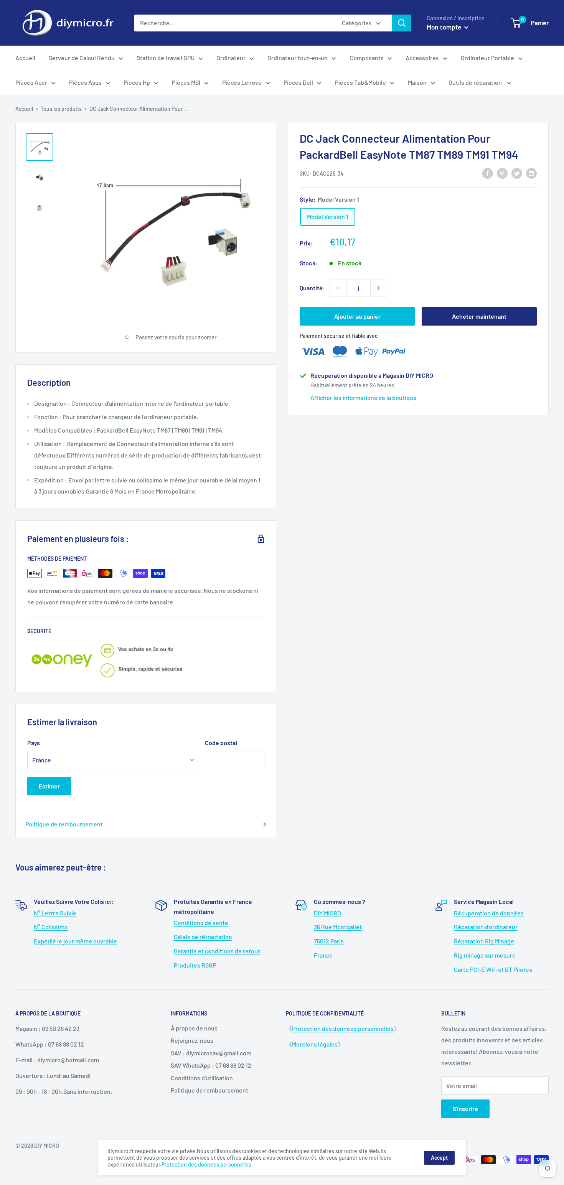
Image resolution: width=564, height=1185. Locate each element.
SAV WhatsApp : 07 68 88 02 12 (211, 1065)
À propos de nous (194, 1028)
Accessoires (422, 57)
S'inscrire (465, 1108)
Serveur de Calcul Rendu (82, 57)
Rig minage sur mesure (485, 955)
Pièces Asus (85, 82)
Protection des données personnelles (343, 1028)
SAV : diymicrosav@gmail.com (211, 1053)
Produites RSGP (195, 965)
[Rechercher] (401, 23)
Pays (33, 742)
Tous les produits (61, 108)
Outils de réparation (476, 82)
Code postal (221, 742)
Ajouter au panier (357, 316)
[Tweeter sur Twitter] (516, 173)
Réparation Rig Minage (484, 941)
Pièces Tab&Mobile (360, 82)
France (323, 955)
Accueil (25, 57)
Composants (367, 57)
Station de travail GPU (166, 57)
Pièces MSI (186, 82)
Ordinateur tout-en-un (297, 57)
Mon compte (444, 27)
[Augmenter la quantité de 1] (379, 288)
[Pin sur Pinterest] (502, 173)
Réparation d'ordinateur (486, 926)
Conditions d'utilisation (202, 1077)
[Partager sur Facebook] (487, 173)
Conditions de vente (201, 922)
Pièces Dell (298, 82)
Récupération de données (489, 913)
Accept (439, 1157)
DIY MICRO (327, 913)
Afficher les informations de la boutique (363, 397)
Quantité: (312, 287)
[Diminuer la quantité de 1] (338, 288)
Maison (417, 82)
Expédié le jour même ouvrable (75, 941)
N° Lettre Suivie (55, 913)
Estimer (49, 786)
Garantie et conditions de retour (217, 951)
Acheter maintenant (479, 316)
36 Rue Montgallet (338, 926)
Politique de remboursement (64, 824)
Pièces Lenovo (242, 82)
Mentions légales (315, 1044)
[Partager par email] (531, 173)
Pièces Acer (31, 82)
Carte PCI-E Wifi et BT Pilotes (493, 969)
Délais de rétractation (203, 936)
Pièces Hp (137, 82)
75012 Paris (329, 941)
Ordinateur (231, 57)
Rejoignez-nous (192, 1040)
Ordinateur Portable (487, 57)
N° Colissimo (51, 926)
